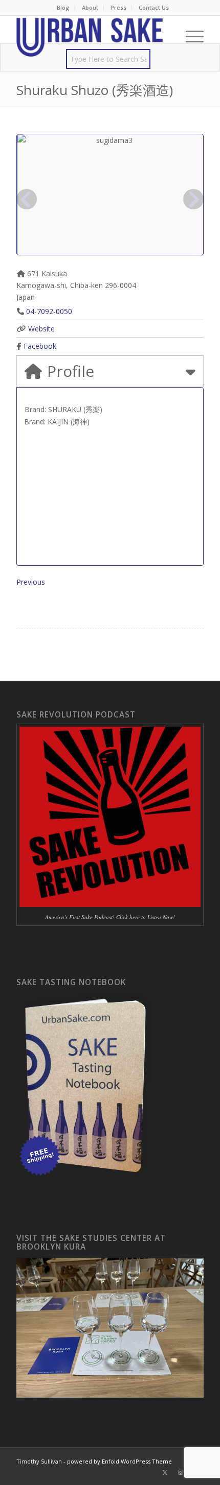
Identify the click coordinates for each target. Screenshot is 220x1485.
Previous (30, 582)
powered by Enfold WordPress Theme (119, 1461)
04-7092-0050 (49, 311)
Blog (63, 7)
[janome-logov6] (91, 36)
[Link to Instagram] (180, 1472)
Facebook (40, 346)
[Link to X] (165, 1472)
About (90, 7)
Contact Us (154, 7)
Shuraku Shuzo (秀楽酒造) (94, 90)
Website (41, 328)
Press (118, 7)
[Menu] (189, 36)
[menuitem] (63, 7)
